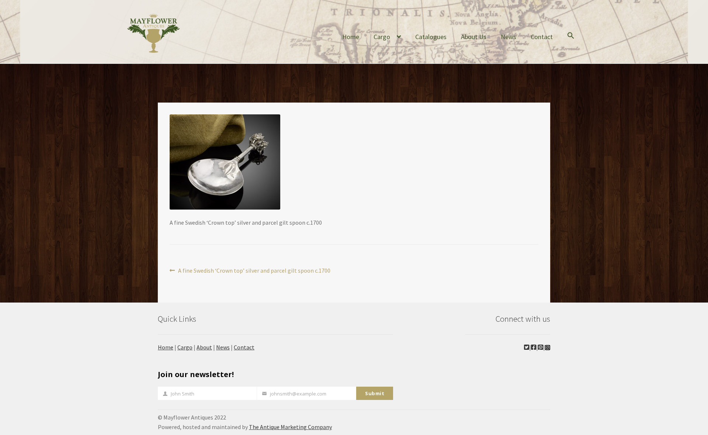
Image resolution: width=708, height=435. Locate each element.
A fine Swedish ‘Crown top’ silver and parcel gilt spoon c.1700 (254, 271)
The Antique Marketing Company (290, 427)
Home (350, 36)
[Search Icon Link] (570, 41)
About (204, 347)
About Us (473, 36)
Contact (542, 36)
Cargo (382, 36)
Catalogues (431, 36)
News (508, 36)
